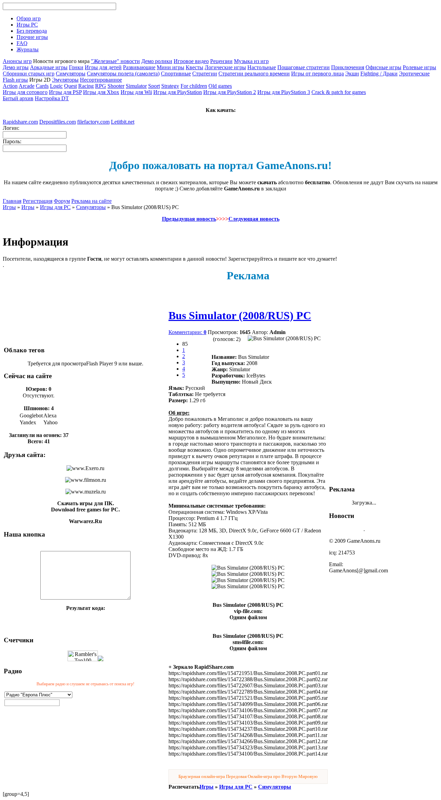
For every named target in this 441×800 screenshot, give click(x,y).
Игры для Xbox (101, 92)
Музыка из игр (251, 61)
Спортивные (176, 73)
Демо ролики (156, 61)
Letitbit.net (122, 122)
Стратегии (204, 73)
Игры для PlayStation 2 (229, 92)
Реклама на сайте (91, 201)
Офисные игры (383, 67)
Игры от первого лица (317, 73)
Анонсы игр (17, 61)
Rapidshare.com (20, 122)
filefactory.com (93, 122)
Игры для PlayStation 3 (283, 92)
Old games (220, 86)
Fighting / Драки (379, 73)
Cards (42, 86)
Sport (154, 86)
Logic (56, 86)
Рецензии (221, 61)
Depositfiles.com (57, 122)
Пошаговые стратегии (303, 67)
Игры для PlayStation (177, 92)
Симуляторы (70, 73)
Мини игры (170, 67)
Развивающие (139, 67)
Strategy (170, 86)
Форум (62, 201)
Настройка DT (52, 98)
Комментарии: (187, 332)
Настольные (261, 67)
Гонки (76, 67)
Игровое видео (191, 61)
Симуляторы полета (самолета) (123, 73)
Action (10, 86)
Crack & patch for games (338, 92)
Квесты (194, 67)
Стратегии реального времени (254, 73)
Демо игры (16, 67)
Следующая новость (253, 219)
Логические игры (225, 67)
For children (194, 86)
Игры (9, 207)
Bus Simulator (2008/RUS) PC (239, 315)
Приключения (347, 67)
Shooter (115, 86)
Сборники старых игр (28, 73)
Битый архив (18, 98)
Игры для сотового (25, 92)
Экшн (352, 73)
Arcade (26, 86)
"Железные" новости (115, 61)
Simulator (136, 86)
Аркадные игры (49, 67)
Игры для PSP (65, 92)
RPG (100, 86)
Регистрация (37, 201)
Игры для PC (55, 207)
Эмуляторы (65, 80)
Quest (70, 86)
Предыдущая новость (189, 219)
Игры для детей (103, 67)
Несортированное (101, 80)
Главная (12, 201)
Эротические (414, 73)
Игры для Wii (136, 92)
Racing (86, 86)
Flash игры (15, 80)
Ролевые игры (419, 67)
